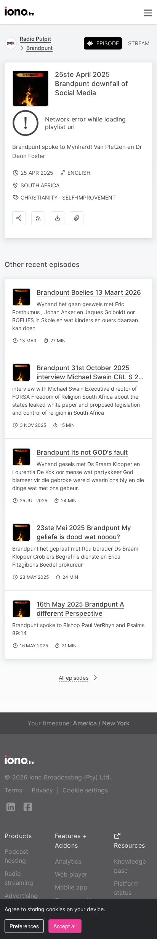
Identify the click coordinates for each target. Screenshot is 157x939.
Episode (107, 43)
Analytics (68, 861)
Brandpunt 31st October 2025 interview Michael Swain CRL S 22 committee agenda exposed (89, 377)
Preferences (24, 926)
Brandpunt (39, 48)
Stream (138, 43)
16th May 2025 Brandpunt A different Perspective (80, 608)
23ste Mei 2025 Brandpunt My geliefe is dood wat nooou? (84, 532)
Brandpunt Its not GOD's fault (82, 452)
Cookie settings (85, 790)
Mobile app (71, 887)
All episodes (73, 677)
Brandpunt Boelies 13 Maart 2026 (89, 292)
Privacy (42, 790)
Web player (71, 874)
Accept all (65, 926)
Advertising (21, 895)
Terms (13, 790)
